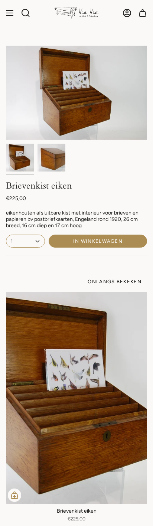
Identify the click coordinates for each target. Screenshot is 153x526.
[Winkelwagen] (142, 13)
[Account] (127, 13)
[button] (25, 13)
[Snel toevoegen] (14, 495)
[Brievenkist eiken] (76, 398)
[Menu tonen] (9, 13)
